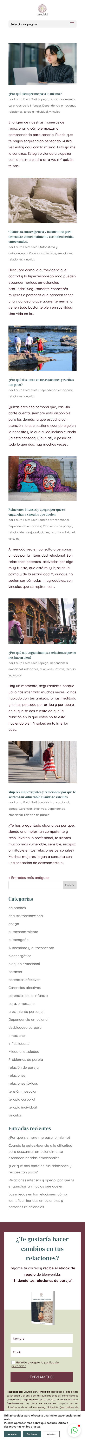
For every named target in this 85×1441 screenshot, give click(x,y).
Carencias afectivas (42, 253)
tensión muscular (22, 1091)
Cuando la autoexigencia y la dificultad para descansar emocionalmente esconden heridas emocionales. (41, 236)
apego (43, 99)
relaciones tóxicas (52, 669)
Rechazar (32, 1434)
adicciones (17, 908)
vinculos (54, 111)
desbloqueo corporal (25, 1027)
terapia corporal (21, 1099)
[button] (74, 1430)
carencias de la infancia (24, 105)
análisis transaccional (54, 520)
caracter (15, 972)
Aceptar (12, 1434)
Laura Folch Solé (25, 99)
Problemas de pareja (57, 526)
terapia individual (36, 111)
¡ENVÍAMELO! (42, 1376)
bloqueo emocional (24, 964)
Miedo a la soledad (23, 1051)
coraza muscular (22, 1003)
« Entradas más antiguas (28, 877)
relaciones (15, 111)
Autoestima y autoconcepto (31, 948)
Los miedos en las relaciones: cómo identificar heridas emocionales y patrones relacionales (37, 1200)
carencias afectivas (24, 979)
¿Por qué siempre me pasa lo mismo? (35, 93)
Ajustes (51, 1434)
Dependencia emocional (58, 105)
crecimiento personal (25, 1011)
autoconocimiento (62, 99)
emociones (65, 253)
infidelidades (18, 1043)
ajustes (35, 1427)
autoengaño (18, 939)
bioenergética (19, 956)
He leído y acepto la (35, 1364)
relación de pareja (21, 532)
